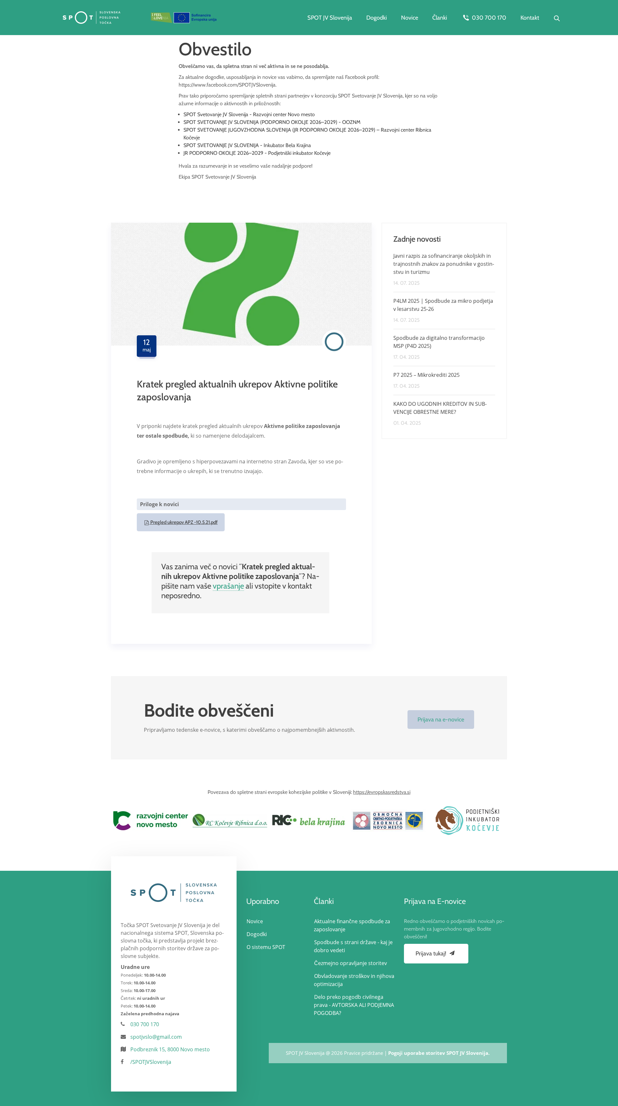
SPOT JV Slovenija (329, 17)
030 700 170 (488, 17)
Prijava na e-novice (440, 719)
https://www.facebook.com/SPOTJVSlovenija (227, 85)
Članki (439, 17)
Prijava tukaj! (431, 953)
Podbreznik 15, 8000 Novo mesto (170, 1049)
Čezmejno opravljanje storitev (350, 963)
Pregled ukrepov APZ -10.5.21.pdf (183, 522)
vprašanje (228, 585)
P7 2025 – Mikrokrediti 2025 (426, 374)
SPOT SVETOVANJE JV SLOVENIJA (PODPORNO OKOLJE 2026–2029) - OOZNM (271, 122)
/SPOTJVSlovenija (150, 1061)
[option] (151, 820)
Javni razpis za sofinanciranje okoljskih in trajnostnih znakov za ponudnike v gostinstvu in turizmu (443, 263)
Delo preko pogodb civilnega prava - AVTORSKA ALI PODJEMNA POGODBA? (354, 1005)
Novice (409, 17)
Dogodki (376, 17)
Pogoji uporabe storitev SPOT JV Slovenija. (439, 1053)
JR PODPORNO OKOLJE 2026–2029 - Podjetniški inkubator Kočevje (257, 153)
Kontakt (529, 17)
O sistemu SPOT (266, 947)
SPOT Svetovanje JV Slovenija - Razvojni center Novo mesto (249, 114)
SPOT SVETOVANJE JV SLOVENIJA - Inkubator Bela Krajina (247, 145)
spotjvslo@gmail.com (156, 1036)
